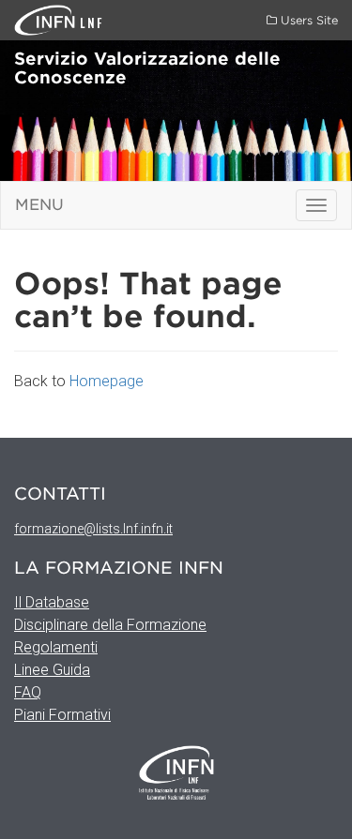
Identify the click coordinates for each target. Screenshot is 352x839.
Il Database (51, 602)
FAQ (27, 692)
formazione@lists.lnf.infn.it (93, 528)
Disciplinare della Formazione (110, 625)
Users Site (307, 20)
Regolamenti (56, 647)
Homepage (106, 381)
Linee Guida (52, 670)
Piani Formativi (62, 715)
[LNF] (47, 19)
